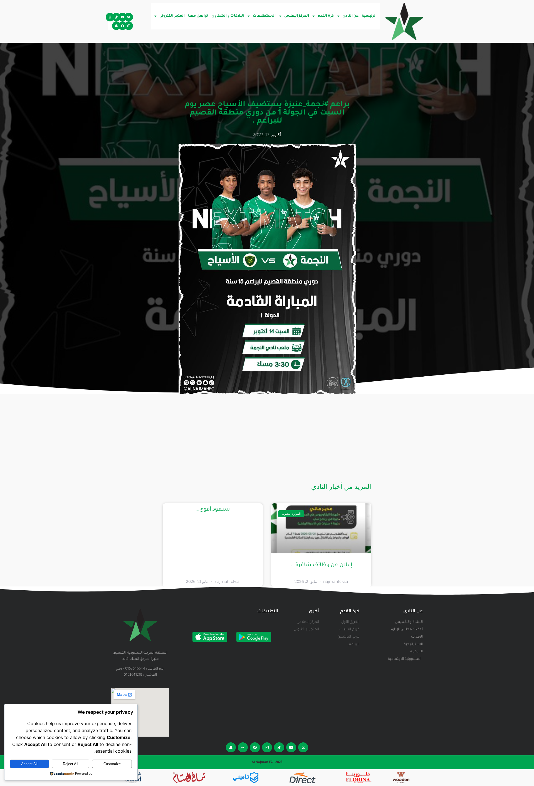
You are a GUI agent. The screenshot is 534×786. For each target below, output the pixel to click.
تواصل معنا (198, 16)
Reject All (70, 764)
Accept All (29, 764)
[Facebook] (122, 25)
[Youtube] (122, 17)
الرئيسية (369, 16)
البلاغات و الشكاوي (227, 16)
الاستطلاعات (264, 16)
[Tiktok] (116, 17)
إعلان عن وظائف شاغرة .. (321, 565)
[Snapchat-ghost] (116, 25)
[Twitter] (128, 17)
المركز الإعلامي (296, 16)
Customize (112, 764)
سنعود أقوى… (213, 510)
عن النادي (350, 16)
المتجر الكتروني (172, 16)
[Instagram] (128, 25)
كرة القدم (326, 16)
